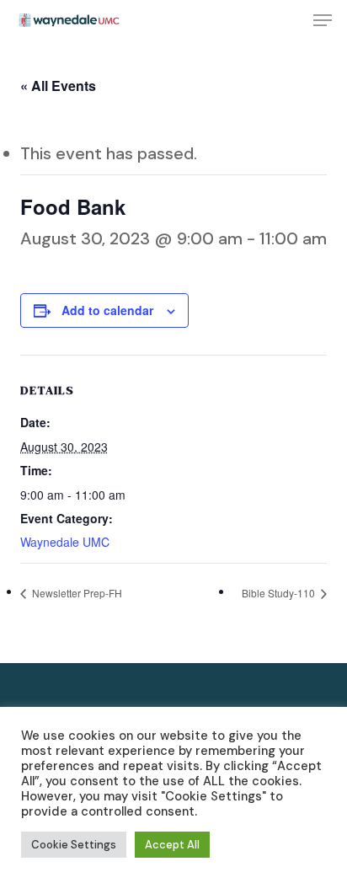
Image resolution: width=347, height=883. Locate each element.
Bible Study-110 (280, 593)
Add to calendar (107, 310)
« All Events (58, 85)
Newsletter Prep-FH (75, 593)
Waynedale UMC (64, 541)
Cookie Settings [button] (73, 845)
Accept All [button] (172, 845)
